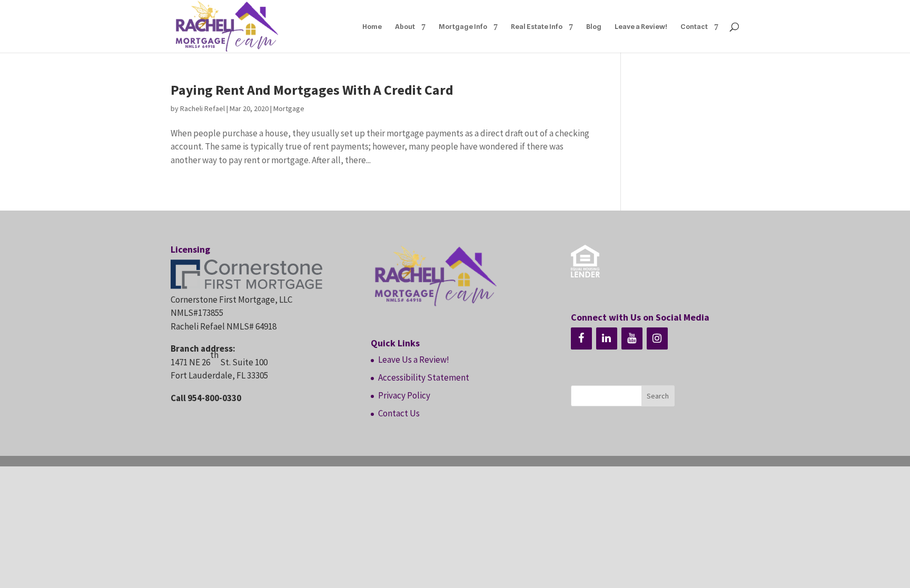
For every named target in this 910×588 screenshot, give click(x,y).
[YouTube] (631, 338)
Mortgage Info (463, 27)
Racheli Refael (202, 108)
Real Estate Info (536, 27)
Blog (593, 27)
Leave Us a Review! (413, 359)
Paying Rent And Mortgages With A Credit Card (312, 89)
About (405, 27)
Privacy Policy (404, 395)
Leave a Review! (641, 27)
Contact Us (399, 413)
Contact (694, 27)
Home (372, 27)
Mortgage (288, 108)
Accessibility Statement (423, 377)
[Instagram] (657, 338)
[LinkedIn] (606, 338)
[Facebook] (581, 338)
